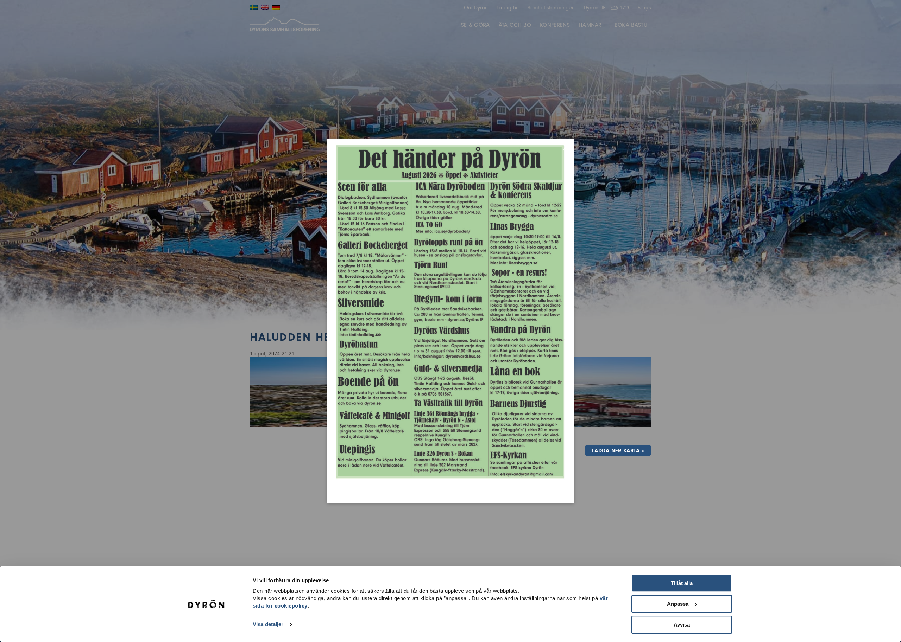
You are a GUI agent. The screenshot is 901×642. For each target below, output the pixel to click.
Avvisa (682, 625)
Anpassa (677, 604)
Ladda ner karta (615, 451)
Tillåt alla (682, 583)
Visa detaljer (268, 625)
